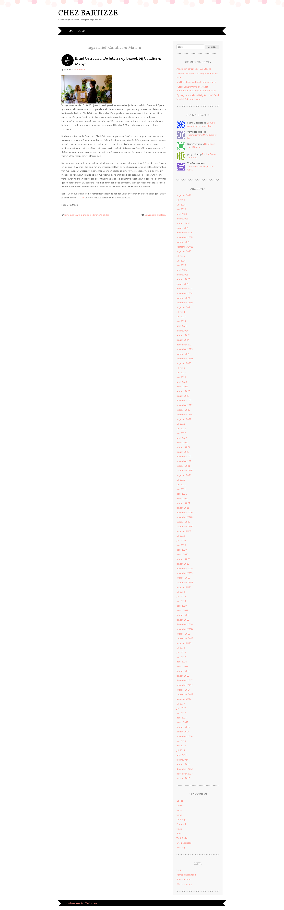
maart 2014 (182, 759)
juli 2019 (181, 592)
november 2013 (185, 773)
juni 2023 (181, 372)
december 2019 (185, 568)
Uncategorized (184, 843)
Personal (181, 824)
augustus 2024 (184, 307)
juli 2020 (181, 536)
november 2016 (185, 736)
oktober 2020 (183, 522)
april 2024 (182, 326)
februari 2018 (183, 671)
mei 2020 (181, 545)
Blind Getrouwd (72, 215)
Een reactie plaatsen (155, 215)
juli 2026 (181, 200)
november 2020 (185, 517)
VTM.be (80, 197)
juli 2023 (181, 368)
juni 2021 (181, 484)
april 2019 (182, 605)
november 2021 (185, 461)
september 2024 (185, 302)
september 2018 (185, 638)
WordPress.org (184, 884)
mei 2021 (181, 489)
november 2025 (185, 237)
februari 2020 (183, 559)
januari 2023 (183, 396)
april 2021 (182, 493)
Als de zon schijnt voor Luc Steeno (194, 69)
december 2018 (185, 624)
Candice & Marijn (89, 215)
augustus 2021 (184, 475)
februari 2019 (183, 615)
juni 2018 (181, 652)
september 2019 (185, 582)
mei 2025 (181, 265)
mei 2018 (181, 657)
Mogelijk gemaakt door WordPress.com (81, 903)
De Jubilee (104, 215)
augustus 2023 (184, 363)
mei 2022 (181, 433)
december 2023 (185, 344)
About (82, 31)
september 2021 (185, 470)
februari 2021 (183, 503)
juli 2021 (181, 479)
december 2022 (185, 400)
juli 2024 (181, 312)
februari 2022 (183, 447)
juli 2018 (181, 647)
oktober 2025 (183, 242)
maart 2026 (182, 218)
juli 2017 (181, 703)
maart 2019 (182, 610)
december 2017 (185, 680)
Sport (179, 833)
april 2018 (182, 661)
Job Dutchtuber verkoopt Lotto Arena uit (196, 82)
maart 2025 (182, 274)
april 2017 (182, 717)
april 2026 (182, 214)
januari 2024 (183, 340)
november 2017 (185, 685)
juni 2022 (181, 428)
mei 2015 (181, 745)
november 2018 (185, 629)
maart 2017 (182, 722)
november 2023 (185, 349)
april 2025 (182, 270)
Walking (181, 847)
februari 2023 (183, 391)
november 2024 (185, 293)
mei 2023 (181, 377)
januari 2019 (183, 619)
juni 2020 (181, 540)
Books (180, 800)
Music (179, 810)
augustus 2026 (184, 195)
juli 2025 (181, 256)
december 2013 (185, 769)
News (179, 815)
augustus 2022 (184, 419)
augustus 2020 (184, 531)
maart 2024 (182, 330)
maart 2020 (182, 554)
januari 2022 (183, 452)
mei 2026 (181, 209)
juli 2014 (181, 750)
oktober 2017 (183, 689)
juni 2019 (181, 596)
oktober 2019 (183, 577)
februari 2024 (183, 335)
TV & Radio (79, 69)
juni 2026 (181, 204)
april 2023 (182, 382)
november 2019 (185, 573)
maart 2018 (182, 666)
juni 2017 (181, 708)
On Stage (181, 819)
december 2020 (185, 512)
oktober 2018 (183, 633)
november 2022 (185, 405)
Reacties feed (183, 879)
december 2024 (185, 288)
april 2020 (182, 549)
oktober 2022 (183, 410)
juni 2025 (181, 260)
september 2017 (185, 694)
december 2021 (185, 456)
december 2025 (185, 232)
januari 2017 (183, 731)
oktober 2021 (183, 466)
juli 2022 (181, 423)
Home (70, 31)
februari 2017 (183, 727)
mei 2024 (181, 321)
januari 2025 (183, 284)
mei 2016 (181, 741)
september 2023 (185, 358)
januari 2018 (183, 675)
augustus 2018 (184, 643)
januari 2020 (183, 563)
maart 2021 (182, 498)
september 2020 (185, 526)
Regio (179, 829)
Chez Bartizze (88, 13)
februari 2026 (183, 223)
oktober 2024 (183, 298)
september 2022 (185, 414)
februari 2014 (183, 764)
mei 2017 (181, 713)
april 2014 (182, 755)
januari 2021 (183, 507)
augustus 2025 (184, 251)
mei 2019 (181, 601)
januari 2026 (183, 228)
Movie (180, 805)
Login (179, 870)
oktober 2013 (183, 778)
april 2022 (182, 438)
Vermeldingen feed (186, 874)
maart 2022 (182, 442)
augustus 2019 (184, 587)
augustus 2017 (184, 699)
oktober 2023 (183, 354)
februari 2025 (183, 279)
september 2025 (185, 246)
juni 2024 (181, 316)
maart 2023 (182, 386)
